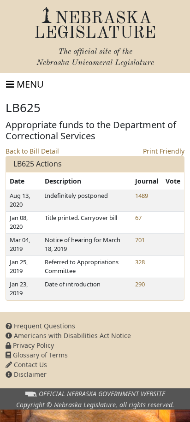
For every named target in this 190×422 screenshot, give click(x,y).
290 (140, 284)
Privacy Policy (32, 345)
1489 (141, 195)
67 (138, 218)
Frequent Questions (43, 325)
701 (140, 240)
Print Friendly (163, 151)
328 (140, 262)
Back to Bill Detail (32, 151)
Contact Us (29, 364)
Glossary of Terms (39, 355)
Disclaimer (29, 374)
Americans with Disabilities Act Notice (71, 335)
